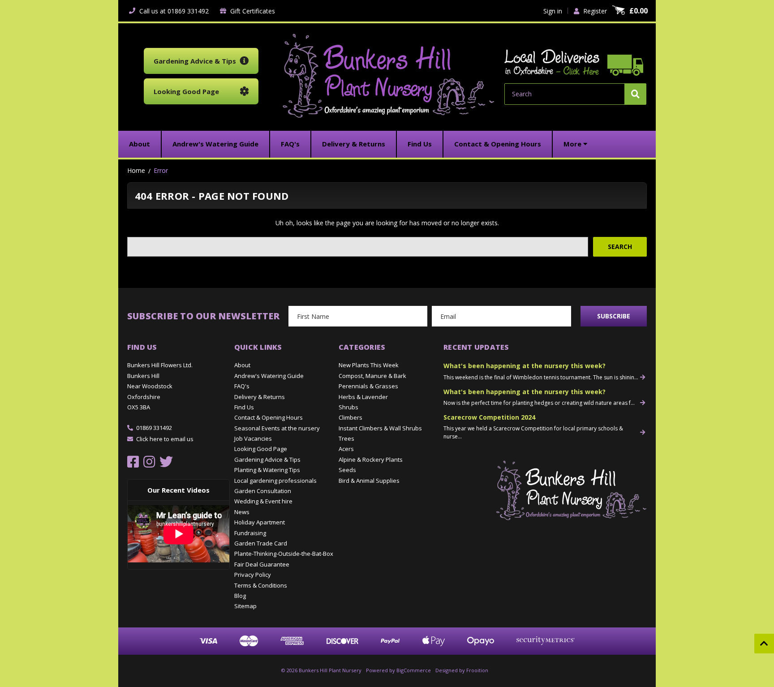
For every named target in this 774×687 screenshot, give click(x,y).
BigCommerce (413, 670)
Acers (346, 449)
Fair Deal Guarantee (261, 564)
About (242, 365)
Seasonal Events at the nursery (277, 428)
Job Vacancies (253, 438)
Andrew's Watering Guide (269, 376)
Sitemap (245, 606)
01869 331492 (154, 428)
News (241, 512)
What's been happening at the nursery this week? (524, 365)
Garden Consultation (262, 491)
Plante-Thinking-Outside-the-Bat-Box (283, 554)
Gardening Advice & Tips (267, 459)
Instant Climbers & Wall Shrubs (380, 428)
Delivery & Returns (259, 397)
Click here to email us (165, 439)
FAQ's (241, 386)
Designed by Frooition (461, 670)
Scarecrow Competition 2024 (489, 417)
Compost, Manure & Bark (372, 376)
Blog (240, 596)
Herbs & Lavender (363, 397)
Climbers (350, 417)
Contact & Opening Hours (268, 417)
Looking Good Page (260, 449)
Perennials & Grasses (368, 386)
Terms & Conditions (260, 585)
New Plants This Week (369, 365)
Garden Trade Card (260, 543)
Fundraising (250, 533)
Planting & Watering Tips (267, 470)
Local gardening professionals (275, 481)
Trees (346, 438)
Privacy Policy (252, 575)
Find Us (244, 407)
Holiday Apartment (259, 522)
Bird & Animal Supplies (369, 481)
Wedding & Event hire (263, 501)
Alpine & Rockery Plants (371, 459)
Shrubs (348, 407)
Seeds (347, 470)
